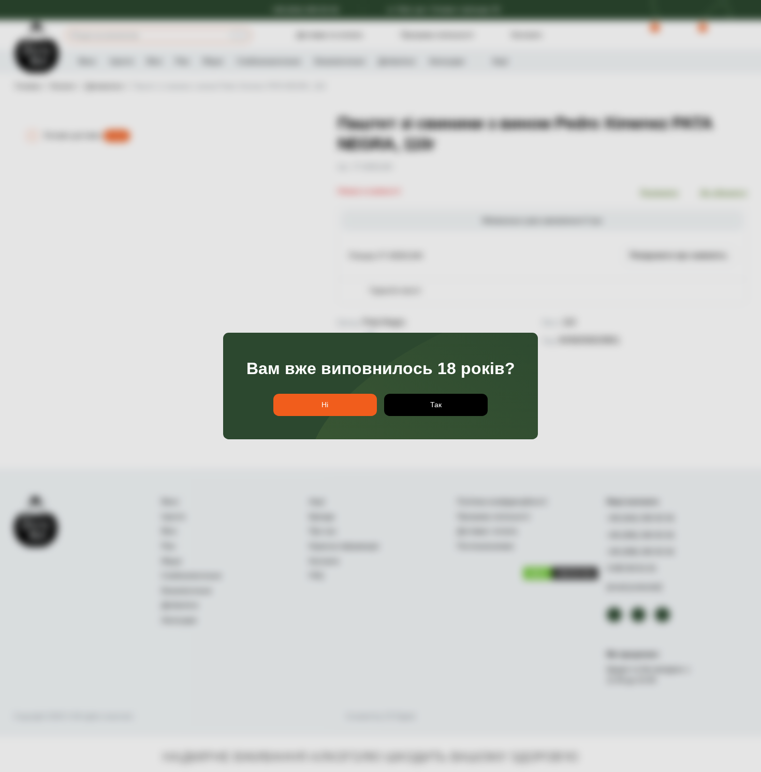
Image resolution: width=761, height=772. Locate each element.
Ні (324, 404)
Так (436, 404)
